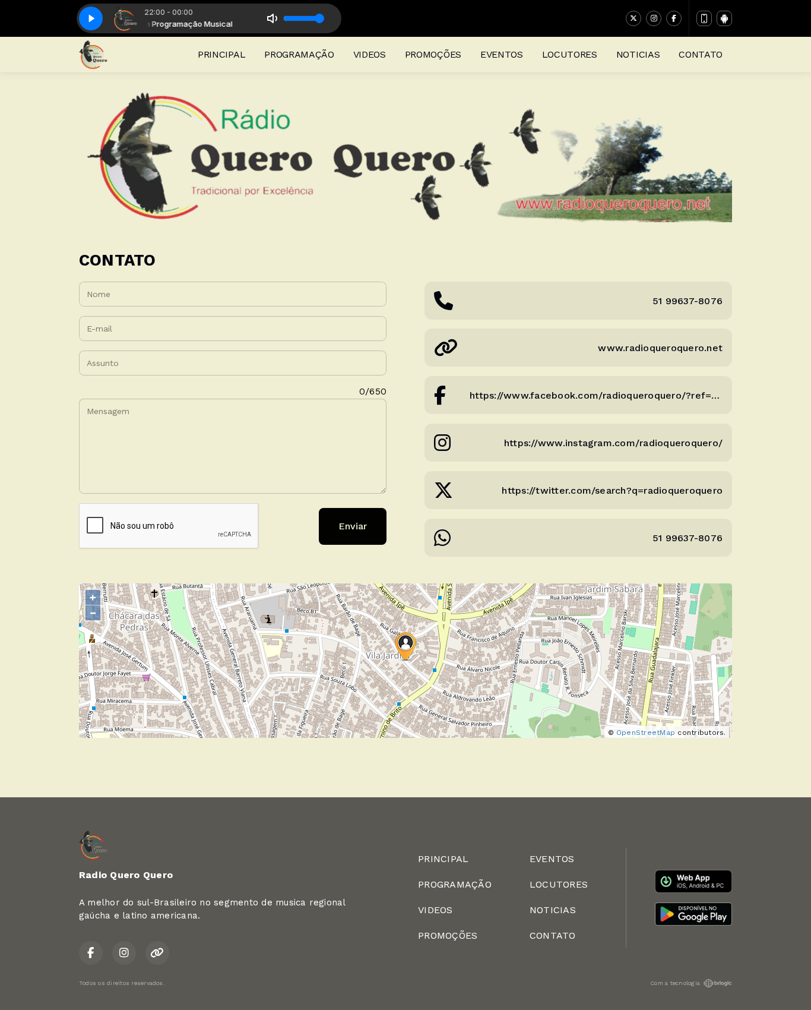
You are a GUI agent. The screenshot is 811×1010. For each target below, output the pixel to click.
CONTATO (701, 54)
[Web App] (704, 18)
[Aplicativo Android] (724, 18)
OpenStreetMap (645, 732)
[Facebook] (674, 18)
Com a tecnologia (675, 983)
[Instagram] (653, 18)
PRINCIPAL (221, 54)
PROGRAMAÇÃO (299, 54)
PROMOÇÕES (433, 54)
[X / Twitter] (633, 18)
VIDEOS (369, 54)
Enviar (352, 526)
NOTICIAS (638, 54)
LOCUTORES (569, 54)
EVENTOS (501, 54)
